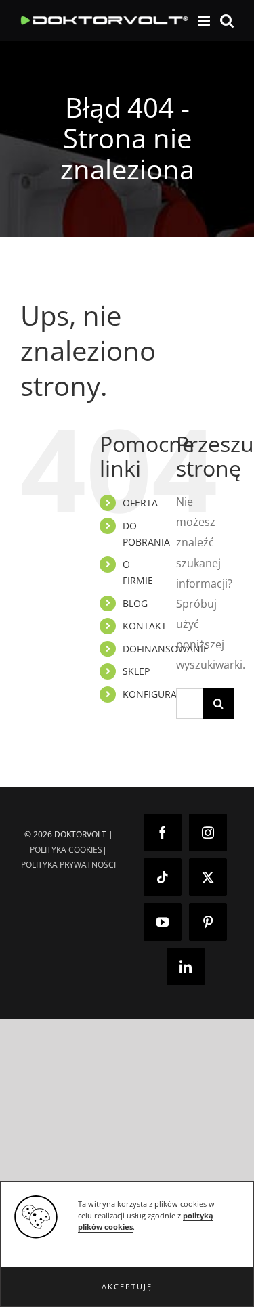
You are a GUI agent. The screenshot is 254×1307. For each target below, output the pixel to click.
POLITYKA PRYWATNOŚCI (68, 864)
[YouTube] (163, 922)
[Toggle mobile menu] (205, 21)
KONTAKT (145, 625)
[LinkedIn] (186, 966)
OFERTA (140, 502)
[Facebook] (163, 832)
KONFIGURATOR (159, 694)
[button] (127, 1286)
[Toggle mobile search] (227, 21)
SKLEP (136, 671)
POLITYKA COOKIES (66, 850)
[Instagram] (208, 832)
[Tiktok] (163, 877)
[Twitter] (208, 877)
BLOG (135, 603)
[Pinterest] (208, 922)
